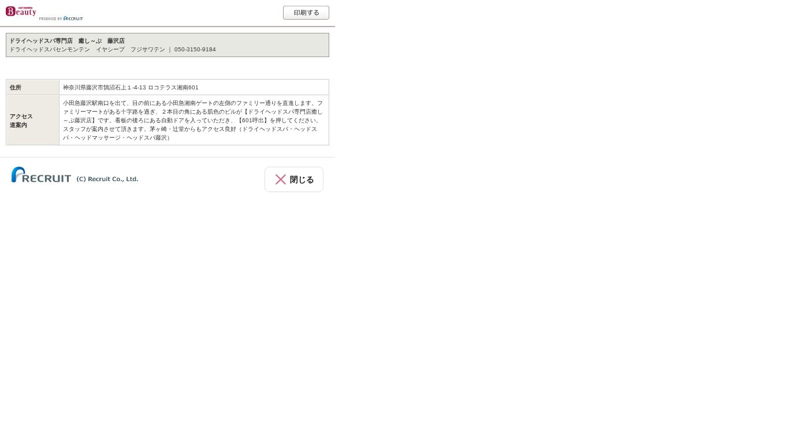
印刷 (306, 13)
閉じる (302, 179)
